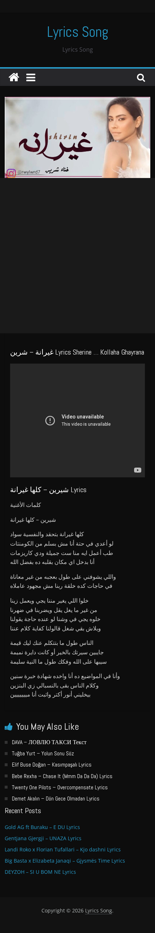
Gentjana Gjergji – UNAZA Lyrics (43, 838)
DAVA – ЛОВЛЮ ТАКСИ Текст (49, 742)
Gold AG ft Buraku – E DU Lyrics (42, 827)
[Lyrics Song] (13, 77)
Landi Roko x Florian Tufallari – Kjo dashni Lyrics (63, 849)
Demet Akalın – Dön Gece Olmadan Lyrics (55, 798)
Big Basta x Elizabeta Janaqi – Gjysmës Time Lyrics (65, 860)
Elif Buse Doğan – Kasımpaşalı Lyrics (52, 764)
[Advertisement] (77, 255)
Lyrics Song (77, 32)
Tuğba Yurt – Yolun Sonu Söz (43, 753)
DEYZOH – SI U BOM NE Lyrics (40, 871)
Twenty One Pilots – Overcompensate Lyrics (60, 787)
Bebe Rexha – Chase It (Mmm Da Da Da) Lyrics (62, 776)
